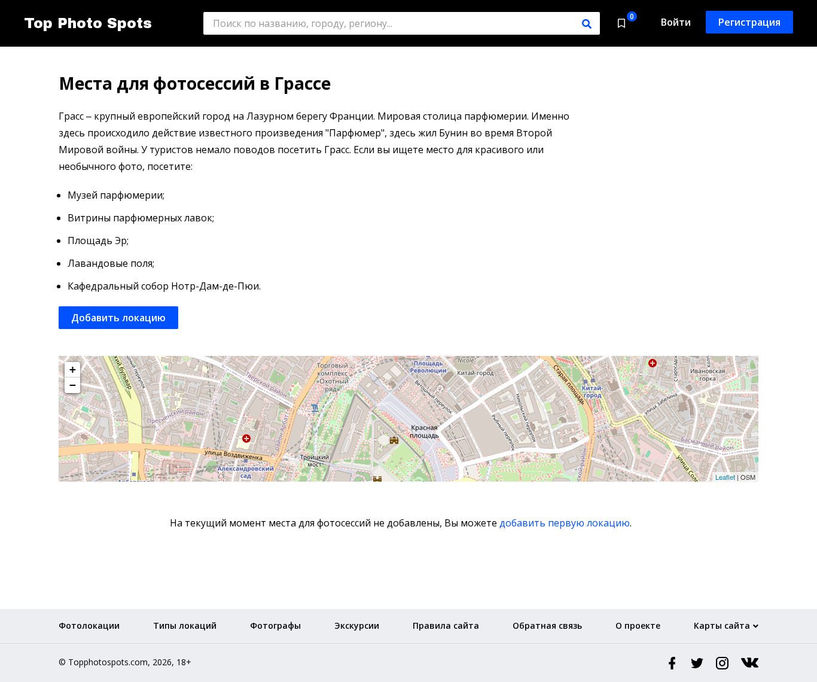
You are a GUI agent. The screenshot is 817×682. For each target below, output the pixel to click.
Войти (676, 22)
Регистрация (749, 22)
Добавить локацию (118, 317)
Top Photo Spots (88, 23)
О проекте (637, 625)
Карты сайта (722, 625)
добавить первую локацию (564, 522)
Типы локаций (185, 625)
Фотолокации (89, 625)
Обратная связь (547, 625)
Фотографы (275, 625)
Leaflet (725, 477)
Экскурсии (356, 625)
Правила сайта (446, 625)
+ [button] (72, 369)
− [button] (72, 385)
